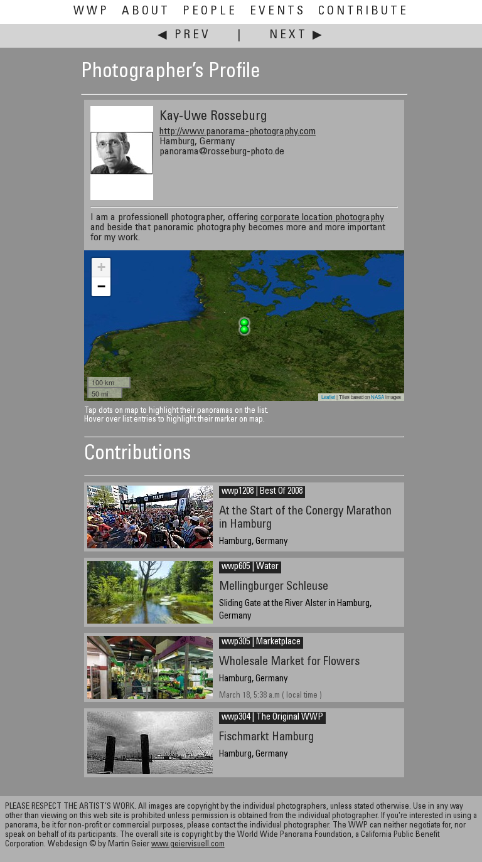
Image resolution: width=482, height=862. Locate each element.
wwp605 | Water (250, 567)
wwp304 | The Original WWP (272, 717)
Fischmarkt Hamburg (266, 737)
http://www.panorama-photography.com (237, 132)
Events (278, 12)
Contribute (363, 12)
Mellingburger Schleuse (273, 587)
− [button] (101, 286)
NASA (377, 396)
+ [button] (101, 267)
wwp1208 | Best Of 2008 (262, 491)
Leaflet (328, 396)
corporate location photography (322, 218)
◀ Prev (184, 35)
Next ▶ (296, 35)
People (210, 12)
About (146, 12)
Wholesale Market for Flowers (289, 662)
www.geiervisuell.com (188, 845)
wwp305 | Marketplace (261, 642)
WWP (91, 12)
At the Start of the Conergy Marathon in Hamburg (305, 518)
